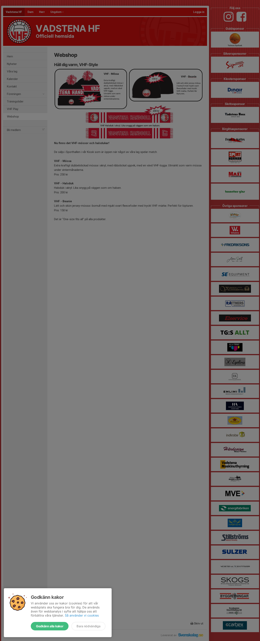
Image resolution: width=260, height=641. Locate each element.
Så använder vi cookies (82, 615)
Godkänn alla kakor (49, 626)
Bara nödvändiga (88, 626)
